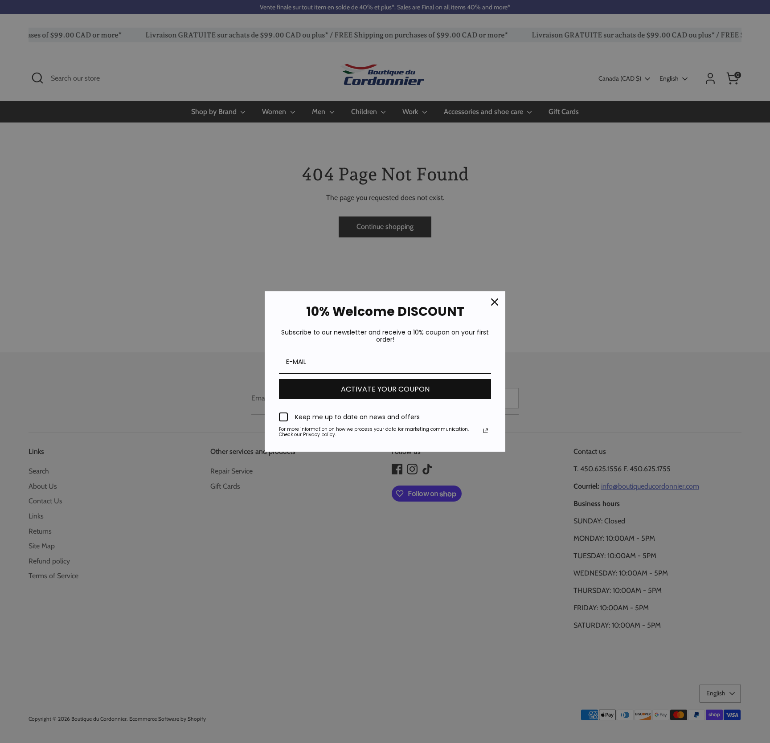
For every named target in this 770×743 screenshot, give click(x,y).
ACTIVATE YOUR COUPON (385, 389)
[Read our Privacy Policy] (485, 430)
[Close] (494, 302)
